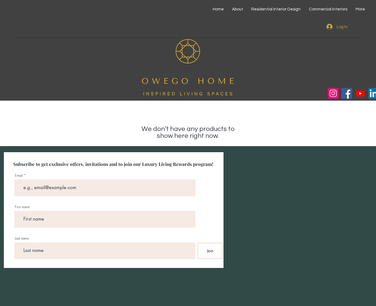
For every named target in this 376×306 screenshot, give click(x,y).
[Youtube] (360, 93)
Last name (22, 238)
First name (22, 207)
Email (19, 175)
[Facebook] (346, 93)
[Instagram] (333, 93)
